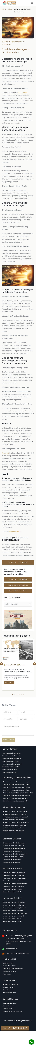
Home (4, 9)
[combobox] (26, 719)
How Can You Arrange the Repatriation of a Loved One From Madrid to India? (17, 671)
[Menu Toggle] (32, 3)
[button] (1, 663)
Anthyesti (5, 453)
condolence (22, 92)
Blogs (10, 9)
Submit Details (8, 740)
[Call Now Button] (31, 1042)
